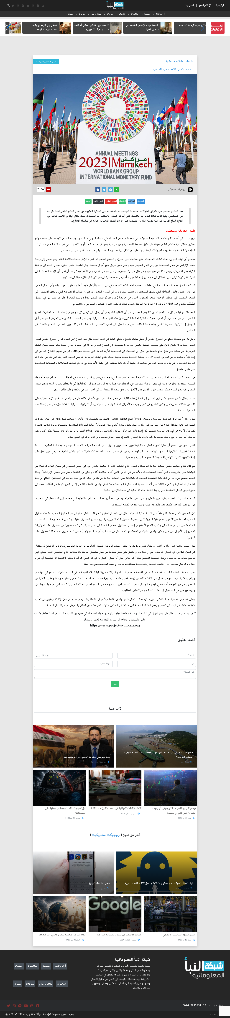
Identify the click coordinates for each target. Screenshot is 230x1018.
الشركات (131, 201)
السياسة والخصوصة (217, 1014)
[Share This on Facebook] (97, 189)
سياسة (147, 14)
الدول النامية (98, 201)
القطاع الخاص (111, 201)
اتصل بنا (189, 5)
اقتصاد (122, 14)
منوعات (82, 14)
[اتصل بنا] (42, 6)
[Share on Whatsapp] (116, 189)
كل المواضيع (204, 5)
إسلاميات (134, 14)
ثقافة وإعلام (95, 14)
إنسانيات (110, 14)
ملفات (71, 14)
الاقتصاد (122, 201)
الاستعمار (140, 201)
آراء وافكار (160, 14)
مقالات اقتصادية (174, 61)
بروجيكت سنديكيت (106, 835)
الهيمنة (88, 201)
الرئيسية (220, 5)
